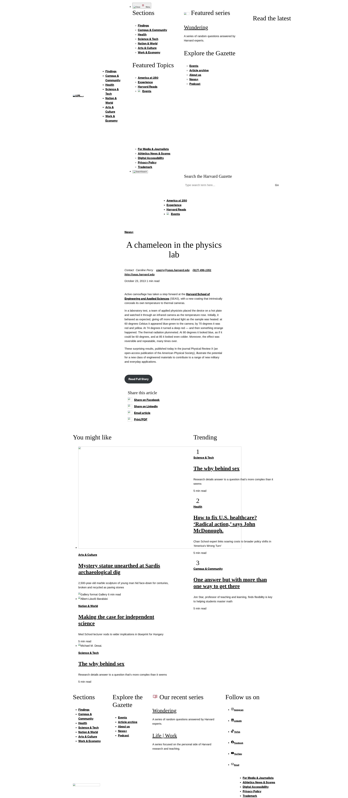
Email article (142, 412)
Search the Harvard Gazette (208, 176)
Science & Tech (88, 652)
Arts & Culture (87, 554)
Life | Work (164, 736)
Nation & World (88, 606)
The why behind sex (101, 664)
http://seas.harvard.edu (140, 274)
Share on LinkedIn (146, 406)
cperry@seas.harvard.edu (172, 270)
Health (197, 506)
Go (277, 185)
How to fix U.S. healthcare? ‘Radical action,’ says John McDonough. (225, 524)
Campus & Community (208, 568)
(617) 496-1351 (202, 270)
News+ (129, 232)
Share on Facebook (147, 399)
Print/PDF (140, 419)
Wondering (196, 27)
